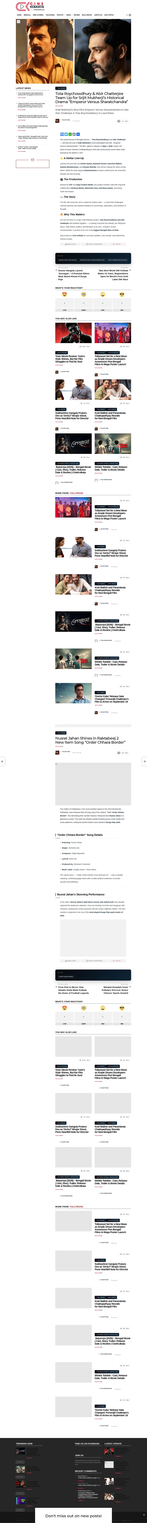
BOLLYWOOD (87, 15)
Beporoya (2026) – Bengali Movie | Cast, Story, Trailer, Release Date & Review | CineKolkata (73, 470)
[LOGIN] (130, 15)
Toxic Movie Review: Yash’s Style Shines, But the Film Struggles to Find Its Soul (70, 359)
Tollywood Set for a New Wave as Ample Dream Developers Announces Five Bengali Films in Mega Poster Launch (111, 360)
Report (118, 244)
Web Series (112, 409)
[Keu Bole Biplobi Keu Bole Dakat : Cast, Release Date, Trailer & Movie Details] (20, 1484)
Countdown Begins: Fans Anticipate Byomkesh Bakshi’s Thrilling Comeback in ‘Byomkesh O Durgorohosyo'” (88, 1495)
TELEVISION (50, 15)
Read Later (72, 244)
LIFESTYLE (98, 15)
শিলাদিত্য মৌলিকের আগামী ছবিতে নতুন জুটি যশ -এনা (89, 1478)
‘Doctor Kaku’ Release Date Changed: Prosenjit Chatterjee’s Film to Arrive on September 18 (111, 699)
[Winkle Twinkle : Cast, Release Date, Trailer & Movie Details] (113, 443)
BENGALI (27, 15)
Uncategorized (113, 352)
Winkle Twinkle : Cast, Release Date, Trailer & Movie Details (111, 468)
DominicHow (82, 1476)
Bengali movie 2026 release (68, 260)
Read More (20, 1462)
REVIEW (77, 15)
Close (144, 1515)
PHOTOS (60, 15)
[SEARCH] (127, 15)
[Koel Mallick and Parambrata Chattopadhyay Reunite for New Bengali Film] (113, 389)
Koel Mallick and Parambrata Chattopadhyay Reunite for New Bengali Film (110, 416)
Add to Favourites (95, 244)
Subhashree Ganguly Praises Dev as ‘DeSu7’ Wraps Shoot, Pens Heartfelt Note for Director (72, 416)
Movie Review (62, 352)
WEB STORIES (38, 15)
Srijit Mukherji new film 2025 (118, 260)
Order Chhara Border (66, 976)
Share (18, 21)
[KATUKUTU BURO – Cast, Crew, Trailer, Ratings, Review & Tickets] (20, 1500)
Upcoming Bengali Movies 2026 (68, 463)
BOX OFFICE (109, 15)
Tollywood (101, 352)
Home (19, 15)
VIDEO (68, 15)
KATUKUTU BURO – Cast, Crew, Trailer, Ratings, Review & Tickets (32, 1500)
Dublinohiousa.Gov (84, 1491)
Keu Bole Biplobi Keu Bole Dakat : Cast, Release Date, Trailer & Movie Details (33, 1484)
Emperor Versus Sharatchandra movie (93, 260)
